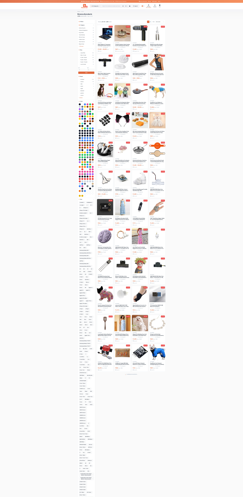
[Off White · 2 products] (87, 119)
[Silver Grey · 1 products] (82, 181)
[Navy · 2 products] (85, 119)
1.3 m (81, 362)
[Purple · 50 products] (80, 109)
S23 (84, 271)
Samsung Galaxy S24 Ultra (85, 252)
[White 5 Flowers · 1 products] (82, 193)
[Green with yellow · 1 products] (80, 157)
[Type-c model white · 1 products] (85, 189)
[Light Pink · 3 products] (85, 114)
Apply (86, 72)
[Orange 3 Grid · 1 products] (85, 167)
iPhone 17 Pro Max (84, 210)
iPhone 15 (86, 207)
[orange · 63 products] (93, 107)
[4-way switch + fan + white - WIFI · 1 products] (93, 126)
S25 (81, 234)
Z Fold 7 (82, 276)
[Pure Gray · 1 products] (85, 174)
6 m (90, 332)
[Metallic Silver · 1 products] (93, 162)
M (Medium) (90, 202)
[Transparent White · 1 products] (85, 186)
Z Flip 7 (87, 311)
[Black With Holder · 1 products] (93, 133)
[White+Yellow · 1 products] (90, 193)
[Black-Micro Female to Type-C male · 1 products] (80, 136)
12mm (86, 391)
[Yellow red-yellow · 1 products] (80, 196)
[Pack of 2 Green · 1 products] (90, 167)
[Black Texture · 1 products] (90, 133)
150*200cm (87, 399)
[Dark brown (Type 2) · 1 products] (85, 148)
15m (85, 319)
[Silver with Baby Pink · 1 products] (87, 181)
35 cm (81, 465)
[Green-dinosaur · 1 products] (82, 157)
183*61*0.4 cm (83, 407)
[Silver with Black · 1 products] (90, 181)
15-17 (81, 399)
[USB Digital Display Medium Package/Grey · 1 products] (82, 191)
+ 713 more (81, 46)
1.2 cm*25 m (82, 359)
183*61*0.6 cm (83, 409)
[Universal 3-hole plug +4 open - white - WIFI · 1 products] (87, 189)
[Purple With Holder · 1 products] (93, 174)
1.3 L (88, 359)
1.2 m (87, 314)
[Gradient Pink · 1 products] (93, 152)
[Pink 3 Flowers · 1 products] (80, 172)
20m (81, 322)
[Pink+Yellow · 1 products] (80, 174)
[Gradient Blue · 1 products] (87, 152)
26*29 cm (90, 447)
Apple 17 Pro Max (83, 303)
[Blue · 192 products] (85, 104)
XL (85, 231)
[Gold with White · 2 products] (80, 119)
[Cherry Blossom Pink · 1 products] (82, 145)
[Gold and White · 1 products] (80, 152)
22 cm (81, 279)
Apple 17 (82, 300)
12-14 (89, 388)
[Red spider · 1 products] (85, 179)
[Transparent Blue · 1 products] (80, 186)
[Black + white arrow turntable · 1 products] (87, 131)
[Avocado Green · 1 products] (85, 128)
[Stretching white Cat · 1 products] (90, 184)
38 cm (86, 465)
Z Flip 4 (81, 308)
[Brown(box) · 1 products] (90, 143)
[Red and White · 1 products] (90, 176)
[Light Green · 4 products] (90, 111)
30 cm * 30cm (83, 455)
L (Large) (82, 205)
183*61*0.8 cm (83, 412)
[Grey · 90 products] (82, 107)
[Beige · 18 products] (87, 109)
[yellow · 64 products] (90, 107)
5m (86, 332)
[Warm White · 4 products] (93, 111)
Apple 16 (88, 290)
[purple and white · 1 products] (87, 174)
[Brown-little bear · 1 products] (80, 145)
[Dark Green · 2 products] (85, 116)
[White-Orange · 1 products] (93, 193)
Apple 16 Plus (83, 292)
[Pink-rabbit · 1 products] (82, 174)
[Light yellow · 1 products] (82, 162)
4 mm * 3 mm (86, 468)
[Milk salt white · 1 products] (80, 164)
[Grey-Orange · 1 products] (82, 160)
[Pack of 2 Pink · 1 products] (93, 167)
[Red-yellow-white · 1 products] (80, 181)
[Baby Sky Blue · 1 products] (93, 128)
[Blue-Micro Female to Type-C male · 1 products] (85, 140)
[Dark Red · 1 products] (93, 148)
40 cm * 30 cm (83, 494)
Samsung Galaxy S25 (84, 255)
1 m (88, 221)
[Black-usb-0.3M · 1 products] (93, 136)
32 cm (81, 287)
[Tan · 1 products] (93, 184)
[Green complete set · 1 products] (93, 155)
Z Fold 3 (82, 314)
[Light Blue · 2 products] (82, 119)
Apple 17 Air (87, 335)
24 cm (85, 322)
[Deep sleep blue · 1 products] (87, 150)
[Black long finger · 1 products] (82, 133)
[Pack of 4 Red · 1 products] (82, 169)
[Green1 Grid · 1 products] (85, 157)
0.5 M (81, 351)
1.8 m (85, 316)
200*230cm (87, 436)
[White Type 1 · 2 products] (80, 121)
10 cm (91, 316)
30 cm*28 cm (83, 460)
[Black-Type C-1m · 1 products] (85, 136)
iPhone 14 (82, 215)
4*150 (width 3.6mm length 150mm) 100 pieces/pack (86, 474)
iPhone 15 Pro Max (84, 306)
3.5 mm (89, 452)
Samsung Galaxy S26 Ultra (85, 266)
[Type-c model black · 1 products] (82, 189)
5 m (91, 213)
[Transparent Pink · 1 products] (82, 186)
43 (80, 271)
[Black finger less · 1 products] (80, 133)
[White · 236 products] (82, 104)
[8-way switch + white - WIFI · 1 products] (80, 128)
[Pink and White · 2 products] (90, 119)
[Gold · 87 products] (85, 107)
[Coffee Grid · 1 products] (87, 145)
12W (91, 391)
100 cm (87, 282)
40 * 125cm (82, 492)
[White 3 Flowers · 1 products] (80, 193)
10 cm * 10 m (86, 367)
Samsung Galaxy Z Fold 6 (85, 343)
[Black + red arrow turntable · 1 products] (85, 131)
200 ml (81, 436)
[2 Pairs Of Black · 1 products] (80, 126)
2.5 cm (86, 428)
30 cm (86, 324)
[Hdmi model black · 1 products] (85, 160)
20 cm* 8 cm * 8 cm (84, 433)
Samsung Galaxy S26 (84, 263)
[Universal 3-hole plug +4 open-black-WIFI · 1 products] (90, 189)
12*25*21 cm (82, 388)
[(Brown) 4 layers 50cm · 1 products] (93, 121)
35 (90, 463)
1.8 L (88, 364)
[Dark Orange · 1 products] (87, 148)
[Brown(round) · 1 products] (93, 143)
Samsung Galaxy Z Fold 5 (85, 340)
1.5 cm (86, 362)
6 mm (81, 335)
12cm (81, 391)
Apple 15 (82, 290)
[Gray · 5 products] (85, 111)
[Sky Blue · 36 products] (82, 109)
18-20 (91, 404)
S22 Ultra (82, 338)
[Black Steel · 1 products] (87, 133)
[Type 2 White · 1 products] (80, 189)
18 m (86, 404)
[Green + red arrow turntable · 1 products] (82, 155)
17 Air (90, 401)
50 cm (81, 332)
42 (92, 268)
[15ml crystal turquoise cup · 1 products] (82, 124)
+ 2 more (80, 97)
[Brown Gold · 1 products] (82, 143)
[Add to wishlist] (112, 40)
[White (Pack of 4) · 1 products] (93, 191)
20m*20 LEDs (83, 439)
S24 (90, 231)
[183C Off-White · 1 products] (93, 124)
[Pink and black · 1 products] (85, 172)
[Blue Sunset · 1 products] (93, 138)
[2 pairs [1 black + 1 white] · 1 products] (82, 126)
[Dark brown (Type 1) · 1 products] (82, 148)
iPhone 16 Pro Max (84, 218)
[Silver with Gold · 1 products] (93, 181)
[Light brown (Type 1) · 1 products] (90, 160)
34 (86, 463)
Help (150, 1)
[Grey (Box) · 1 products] (87, 157)
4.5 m (81, 330)
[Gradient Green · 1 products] (90, 152)
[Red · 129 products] (93, 104)
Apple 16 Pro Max (83, 298)
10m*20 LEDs (90, 375)
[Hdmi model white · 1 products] (87, 160)
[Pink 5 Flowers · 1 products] (82, 172)
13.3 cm (81, 393)
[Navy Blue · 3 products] (90, 114)
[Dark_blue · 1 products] (80, 150)
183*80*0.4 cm (83, 415)
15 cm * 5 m (90, 396)
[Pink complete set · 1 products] (90, 172)
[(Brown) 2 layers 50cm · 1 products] (87, 121)
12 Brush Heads (83, 380)
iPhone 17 (82, 221)
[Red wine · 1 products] (93, 179)
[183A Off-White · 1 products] (87, 124)
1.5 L (81, 316)
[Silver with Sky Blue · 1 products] (80, 184)
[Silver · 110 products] (80, 107)
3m (91, 465)
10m (81, 319)
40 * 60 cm (89, 492)
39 (80, 268)
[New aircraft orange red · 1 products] (90, 164)
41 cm (86, 330)
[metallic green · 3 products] (87, 114)
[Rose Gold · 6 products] (82, 111)
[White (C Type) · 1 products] (90, 191)
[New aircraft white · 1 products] (93, 164)
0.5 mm (86, 351)
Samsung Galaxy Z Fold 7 (85, 346)
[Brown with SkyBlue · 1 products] (87, 143)
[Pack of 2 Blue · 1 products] (87, 167)
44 (86, 274)
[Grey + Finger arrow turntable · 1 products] (93, 157)
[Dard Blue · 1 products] (93, 145)
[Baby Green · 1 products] (90, 128)
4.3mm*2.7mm (83, 484)
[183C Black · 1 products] (90, 124)
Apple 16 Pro (82, 295)
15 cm (81, 284)
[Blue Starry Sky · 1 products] (90, 138)
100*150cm (82, 375)
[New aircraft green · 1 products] (85, 164)
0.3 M (91, 348)
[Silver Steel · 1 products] (85, 181)
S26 (88, 239)
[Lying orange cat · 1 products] (85, 162)
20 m (85, 247)
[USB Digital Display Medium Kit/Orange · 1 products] (80, 191)
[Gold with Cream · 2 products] (93, 116)
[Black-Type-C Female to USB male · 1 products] (87, 136)
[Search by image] (130, 6)
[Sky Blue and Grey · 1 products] (82, 184)
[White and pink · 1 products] (85, 193)
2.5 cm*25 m (82, 431)
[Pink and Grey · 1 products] (87, 172)
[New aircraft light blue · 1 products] (87, 164)
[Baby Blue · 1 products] (87, 128)
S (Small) (82, 202)
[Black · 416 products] (80, 104)
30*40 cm (90, 460)
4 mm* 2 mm (82, 471)
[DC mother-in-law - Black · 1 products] (82, 150)
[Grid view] (148, 22)
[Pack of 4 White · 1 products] (87, 169)
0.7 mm (81, 354)
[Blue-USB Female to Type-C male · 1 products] (93, 140)
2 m (81, 242)
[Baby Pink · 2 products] (80, 116)
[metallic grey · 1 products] (90, 162)
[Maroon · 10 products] (93, 109)
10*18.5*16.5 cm (83, 372)
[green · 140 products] (90, 104)
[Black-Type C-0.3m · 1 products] (82, 136)
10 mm (89, 370)
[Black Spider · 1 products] (85, 133)
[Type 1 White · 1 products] (90, 186)
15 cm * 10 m (82, 396)
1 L (88, 356)
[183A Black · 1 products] (85, 124)
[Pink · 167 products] (87, 104)
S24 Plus (82, 260)
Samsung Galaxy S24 (84, 250)
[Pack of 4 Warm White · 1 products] (85, 169)
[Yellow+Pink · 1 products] (82, 196)
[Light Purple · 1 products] (80, 162)
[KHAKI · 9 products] (80, 111)
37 (84, 327)
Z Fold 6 (90, 271)
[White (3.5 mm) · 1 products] (87, 191)
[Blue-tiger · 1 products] (87, 140)
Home (78, 11)
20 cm (81, 274)
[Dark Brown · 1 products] (80, 148)
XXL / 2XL (85, 348)
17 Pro (81, 404)
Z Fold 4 (82, 282)
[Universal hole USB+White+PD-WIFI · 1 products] (93, 189)
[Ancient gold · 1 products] (82, 128)
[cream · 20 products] (85, 109)
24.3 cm (91, 444)
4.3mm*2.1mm (83, 481)
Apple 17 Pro (89, 300)
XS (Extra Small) (84, 213)
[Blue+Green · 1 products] (80, 140)
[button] (143, 6)
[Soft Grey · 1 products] (85, 184)
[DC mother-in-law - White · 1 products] (85, 150)
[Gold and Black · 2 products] (87, 116)
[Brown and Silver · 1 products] (80, 143)
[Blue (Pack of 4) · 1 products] (82, 138)
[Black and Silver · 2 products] (82, 116)
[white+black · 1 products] (87, 193)
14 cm (87, 393)
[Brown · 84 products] (87, 107)
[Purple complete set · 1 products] (90, 174)
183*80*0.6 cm (83, 417)
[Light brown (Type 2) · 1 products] (93, 160)
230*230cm (90, 439)
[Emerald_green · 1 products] (93, 150)
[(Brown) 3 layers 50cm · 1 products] (90, 121)
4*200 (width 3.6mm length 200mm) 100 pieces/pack (86, 478)
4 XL (89, 471)
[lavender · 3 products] (82, 114)
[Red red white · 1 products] (82, 179)
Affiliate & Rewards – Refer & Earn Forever (90, 1)
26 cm (86, 284)
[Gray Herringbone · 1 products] (80, 155)
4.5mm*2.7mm (83, 489)
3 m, (84, 452)
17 (86, 401)
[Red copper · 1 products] (80, 179)
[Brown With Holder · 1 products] (85, 143)
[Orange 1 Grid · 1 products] (80, 167)
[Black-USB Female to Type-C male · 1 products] (90, 136)
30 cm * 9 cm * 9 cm (84, 457)
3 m (81, 231)
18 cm (90, 319)
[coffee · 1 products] (85, 145)
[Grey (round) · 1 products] (90, 157)
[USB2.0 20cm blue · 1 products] (85, 191)
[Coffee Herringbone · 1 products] (90, 145)
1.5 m (86, 242)
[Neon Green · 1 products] (82, 164)
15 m (87, 276)
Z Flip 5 (87, 308)
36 (80, 327)
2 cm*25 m (82, 425)
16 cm (81, 401)
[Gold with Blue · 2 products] (90, 116)
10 (80, 367)
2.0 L (81, 428)
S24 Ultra (82, 239)
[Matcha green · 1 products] (87, 162)
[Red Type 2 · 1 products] (90, 179)
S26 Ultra (86, 234)
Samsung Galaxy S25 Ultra (85, 258)
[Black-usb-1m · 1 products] (80, 138)
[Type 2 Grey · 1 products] (93, 186)
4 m (88, 327)
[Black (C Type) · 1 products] (82, 131)
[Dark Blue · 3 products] (80, 114)
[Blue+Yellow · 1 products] (82, 140)
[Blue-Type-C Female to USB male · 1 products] (90, 140)
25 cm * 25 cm (83, 447)
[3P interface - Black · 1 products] (87, 126)
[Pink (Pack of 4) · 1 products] (93, 169)
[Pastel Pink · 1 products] (90, 169)
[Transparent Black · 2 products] (93, 119)
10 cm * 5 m (82, 370)
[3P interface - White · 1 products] (90, 126)
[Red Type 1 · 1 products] (87, 179)
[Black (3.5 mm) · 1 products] (80, 131)
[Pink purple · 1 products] (93, 172)
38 (86, 287)
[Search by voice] (123, 6)
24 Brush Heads (83, 444)
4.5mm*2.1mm (83, 486)
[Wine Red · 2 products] (85, 121)
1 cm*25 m (82, 356)
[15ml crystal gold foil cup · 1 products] (80, 124)
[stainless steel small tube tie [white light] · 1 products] (87, 184)
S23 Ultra (87, 279)
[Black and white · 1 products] (93, 131)
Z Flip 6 (81, 311)
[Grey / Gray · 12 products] (90, 109)
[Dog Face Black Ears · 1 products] (90, 150)
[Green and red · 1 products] (90, 155)
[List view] (150, 22)
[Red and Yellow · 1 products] (93, 176)
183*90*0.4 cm (83, 420)
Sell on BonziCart (143, 1)
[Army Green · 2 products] (93, 114)
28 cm (81, 324)
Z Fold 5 (91, 274)
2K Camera (87, 449)
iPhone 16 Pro (83, 223)
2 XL (88, 425)
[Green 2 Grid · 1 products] (85, 155)
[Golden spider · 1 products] (85, 152)
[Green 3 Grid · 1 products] (87, 155)
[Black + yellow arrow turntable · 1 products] (90, 131)
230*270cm (82, 441)
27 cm (81, 449)
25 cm (91, 322)
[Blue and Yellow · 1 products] (85, 138)
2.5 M (88, 431)
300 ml (81, 463)
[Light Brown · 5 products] (87, 111)
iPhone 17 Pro (83, 226)
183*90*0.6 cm (83, 423)
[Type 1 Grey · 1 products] (87, 186)
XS (80, 247)
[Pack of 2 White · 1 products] (80, 169)
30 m (91, 324)
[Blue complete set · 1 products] (87, 138)
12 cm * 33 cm (83, 383)
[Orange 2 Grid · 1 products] (82, 167)
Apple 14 (91, 287)
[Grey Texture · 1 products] (80, 160)
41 (88, 268)
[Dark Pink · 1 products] (90, 148)
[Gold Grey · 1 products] (82, 152)
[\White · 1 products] (85, 196)
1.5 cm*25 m (82, 364)
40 (84, 268)
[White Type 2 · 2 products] (82, 121)
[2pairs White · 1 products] (85, 126)
